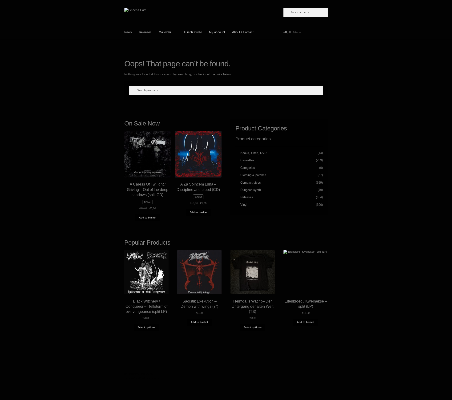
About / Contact (243, 32)
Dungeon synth (250, 190)
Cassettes (247, 160)
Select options (146, 327)
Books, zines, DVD (253, 153)
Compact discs (250, 182)
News (128, 32)
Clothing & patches (253, 175)
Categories (247, 168)
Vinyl (243, 204)
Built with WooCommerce (141, 378)
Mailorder (165, 32)
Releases (145, 32)
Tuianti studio (193, 32)
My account (217, 32)
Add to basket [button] (147, 217)
